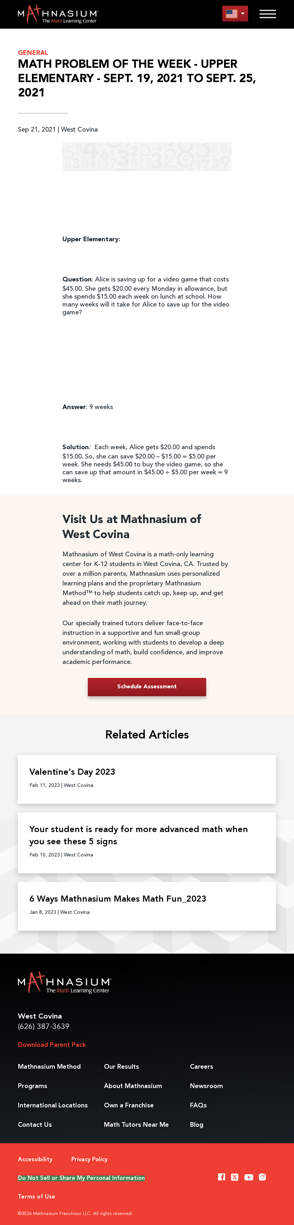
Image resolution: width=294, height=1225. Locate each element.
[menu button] (235, 13)
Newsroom (206, 1086)
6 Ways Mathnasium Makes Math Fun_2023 (118, 899)
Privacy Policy (89, 1160)
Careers (201, 1067)
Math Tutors (136, 1125)
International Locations (53, 1105)
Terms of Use (36, 1197)
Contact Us (35, 1125)
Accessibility (35, 1160)
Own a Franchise (129, 1105)
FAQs (198, 1105)
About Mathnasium (133, 1086)
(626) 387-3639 (44, 1027)
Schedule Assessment (147, 687)
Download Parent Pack (52, 1045)
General (33, 53)
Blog (196, 1125)
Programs (32, 1086)
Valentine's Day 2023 (72, 772)
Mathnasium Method (49, 1067)
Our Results (121, 1067)
